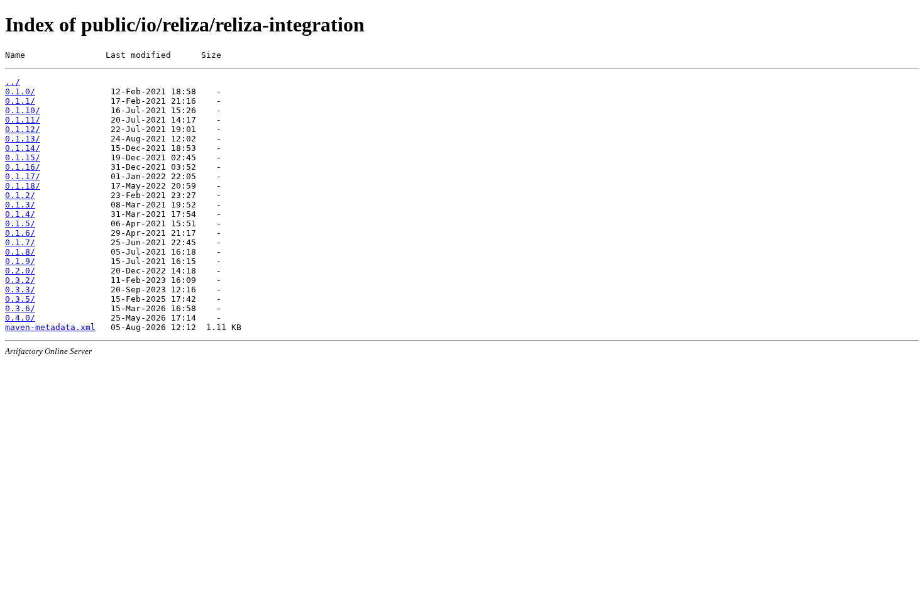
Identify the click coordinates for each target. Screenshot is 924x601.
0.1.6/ (20, 233)
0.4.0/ (20, 318)
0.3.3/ (20, 289)
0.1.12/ (22, 129)
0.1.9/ (20, 261)
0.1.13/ (22, 138)
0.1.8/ (20, 251)
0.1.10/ (22, 110)
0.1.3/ (20, 204)
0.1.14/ (22, 148)
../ (12, 82)
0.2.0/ (20, 270)
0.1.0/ (20, 91)
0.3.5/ (20, 299)
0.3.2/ (20, 280)
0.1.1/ (20, 101)
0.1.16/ (22, 167)
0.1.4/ (20, 214)
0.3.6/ (20, 308)
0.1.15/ (22, 157)
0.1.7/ (20, 242)
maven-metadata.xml (50, 327)
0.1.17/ (22, 176)
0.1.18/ (22, 185)
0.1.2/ (20, 195)
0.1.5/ (20, 223)
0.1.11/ (22, 119)
